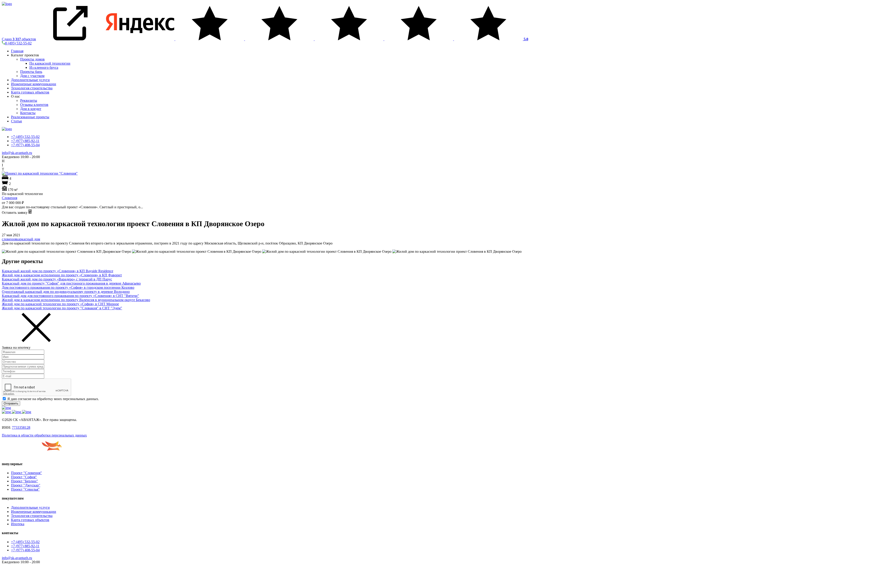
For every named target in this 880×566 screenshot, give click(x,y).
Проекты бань (31, 72)
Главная (17, 51)
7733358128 (21, 427)
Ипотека (17, 524)
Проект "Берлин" (24, 481)
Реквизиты (28, 100)
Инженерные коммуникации (33, 84)
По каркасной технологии (49, 63)
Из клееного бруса (43, 67)
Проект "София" (24, 477)
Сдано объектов (19, 39)
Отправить (11, 403)
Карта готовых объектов (30, 92)
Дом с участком (32, 76)
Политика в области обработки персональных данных (44, 435)
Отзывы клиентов (34, 105)
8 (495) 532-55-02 (18, 43)
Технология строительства (31, 88)
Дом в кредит (30, 109)
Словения (9, 198)
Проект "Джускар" (25, 485)
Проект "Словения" (26, 473)
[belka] (32, 455)
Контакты (28, 113)
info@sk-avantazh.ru (17, 153)
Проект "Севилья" (25, 489)
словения (9, 239)
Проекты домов (32, 59)
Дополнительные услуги (30, 80)
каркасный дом (28, 239)
